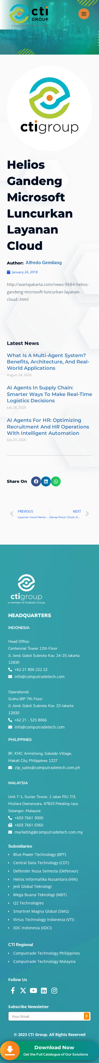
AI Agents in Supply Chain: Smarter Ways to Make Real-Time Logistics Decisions (49, 394)
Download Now (54, 1048)
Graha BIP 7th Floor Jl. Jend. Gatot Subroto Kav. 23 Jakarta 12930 (40, 705)
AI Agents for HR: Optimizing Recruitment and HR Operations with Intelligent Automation (48, 426)
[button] (36, 481)
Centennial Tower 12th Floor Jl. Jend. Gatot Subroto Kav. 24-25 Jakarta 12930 (43, 655)
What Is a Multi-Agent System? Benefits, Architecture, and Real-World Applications (48, 361)
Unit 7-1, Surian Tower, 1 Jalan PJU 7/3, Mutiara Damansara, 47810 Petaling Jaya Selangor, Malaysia (43, 803)
